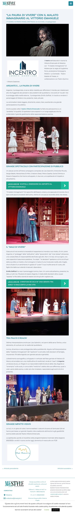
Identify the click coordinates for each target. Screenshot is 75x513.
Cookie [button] (46, 510)
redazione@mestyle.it (56, 494)
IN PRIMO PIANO (20, 22)
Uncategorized (50, 22)
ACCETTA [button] (55, 510)
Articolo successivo (65, 468)
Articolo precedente (10, 468)
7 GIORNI (10, 22)
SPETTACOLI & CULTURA (35, 22)
